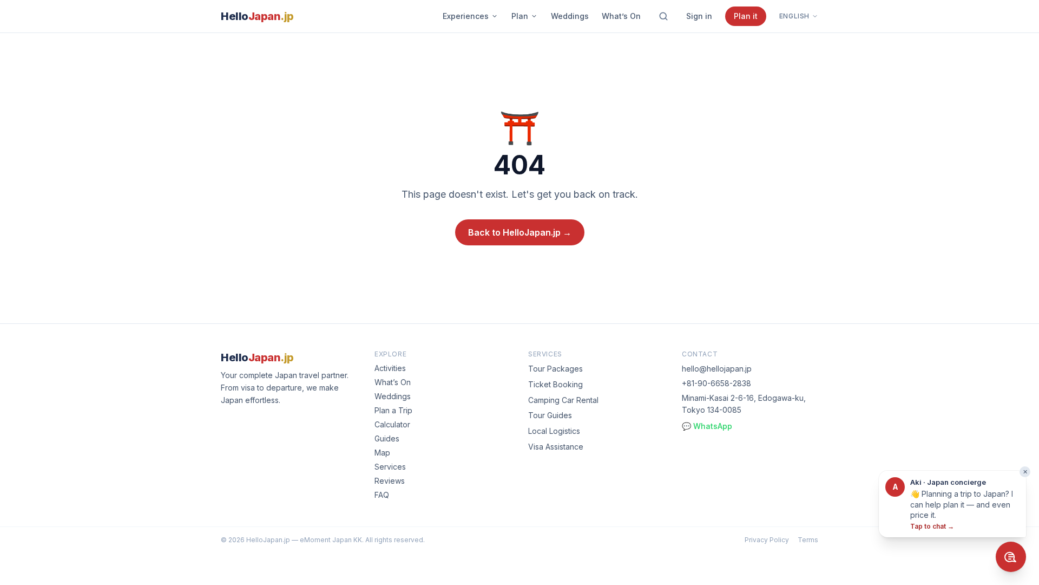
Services (390, 466)
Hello (257, 16)
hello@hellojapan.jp (717, 368)
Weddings (570, 16)
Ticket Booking (555, 384)
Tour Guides (550, 415)
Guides (386, 438)
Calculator (392, 424)
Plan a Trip (393, 410)
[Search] (663, 16)
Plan (519, 16)
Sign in (699, 16)
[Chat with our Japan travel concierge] (1011, 557)
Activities (390, 368)
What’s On (621, 16)
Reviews (389, 480)
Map (382, 452)
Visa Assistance (555, 446)
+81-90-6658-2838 (716, 383)
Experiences (466, 16)
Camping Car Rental (563, 400)
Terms (808, 540)
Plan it (746, 16)
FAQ (381, 494)
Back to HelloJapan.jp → (519, 232)
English (794, 16)
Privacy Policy (767, 540)
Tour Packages (555, 368)
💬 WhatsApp (707, 426)
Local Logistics (554, 430)
